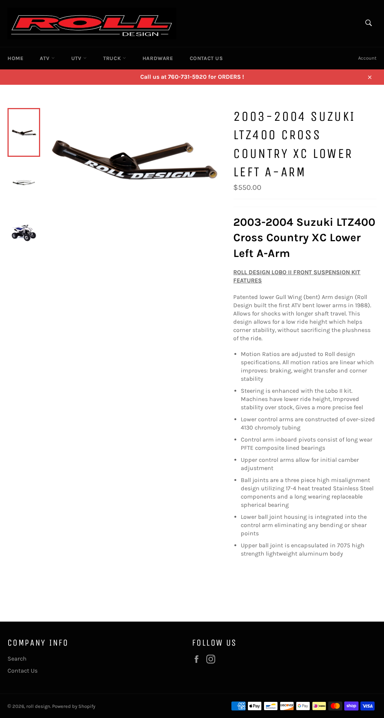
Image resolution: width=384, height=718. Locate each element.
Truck (113, 58)
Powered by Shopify (73, 706)
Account (367, 58)
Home (15, 58)
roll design (38, 706)
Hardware (157, 58)
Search (17, 658)
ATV (45, 58)
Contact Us (206, 58)
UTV (77, 58)
